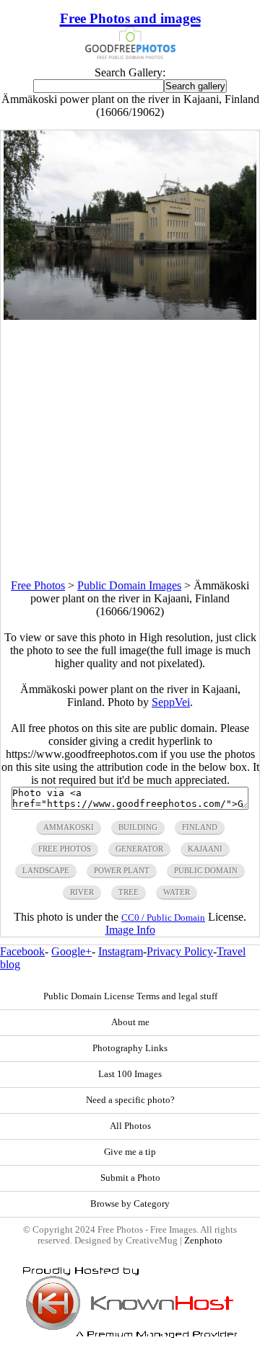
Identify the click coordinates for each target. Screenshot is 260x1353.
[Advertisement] (130, 449)
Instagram (120, 951)
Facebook (22, 951)
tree (128, 892)
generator (139, 848)
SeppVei (171, 702)
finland (199, 827)
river (82, 892)
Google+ (71, 951)
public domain (206, 870)
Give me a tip (130, 1152)
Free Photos (38, 585)
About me (130, 1022)
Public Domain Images (129, 585)
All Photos (130, 1126)
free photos (64, 848)
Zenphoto (203, 1241)
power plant (122, 870)
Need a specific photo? (130, 1100)
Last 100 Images (130, 1074)
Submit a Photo (130, 1178)
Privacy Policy (180, 951)
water (176, 892)
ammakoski (68, 827)
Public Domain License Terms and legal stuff (130, 996)
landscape (45, 870)
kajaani (205, 848)
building (137, 827)
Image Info (130, 930)
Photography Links (130, 1048)
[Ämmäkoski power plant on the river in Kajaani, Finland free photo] (130, 316)
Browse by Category (130, 1204)
